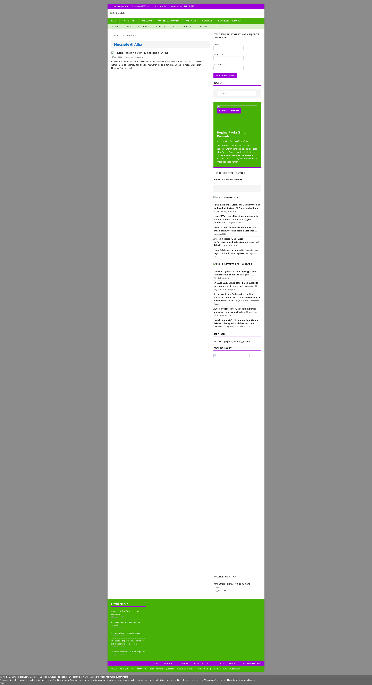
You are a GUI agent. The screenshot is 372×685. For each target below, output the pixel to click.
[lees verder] (126, 68)
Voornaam (218, 54)
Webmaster (235, 669)
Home (113, 20)
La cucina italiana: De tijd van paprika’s (128, 651)
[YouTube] (261, 6)
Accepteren (122, 677)
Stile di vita (188, 27)
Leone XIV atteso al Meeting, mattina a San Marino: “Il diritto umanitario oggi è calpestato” (236, 219)
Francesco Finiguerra (134, 57)
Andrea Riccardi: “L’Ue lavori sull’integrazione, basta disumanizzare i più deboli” (236, 242)
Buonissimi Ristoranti (230, 20)
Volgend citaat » (220, 590)
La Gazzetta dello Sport (236, 264)
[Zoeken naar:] (237, 93)
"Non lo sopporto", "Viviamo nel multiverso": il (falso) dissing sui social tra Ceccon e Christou (236, 323)
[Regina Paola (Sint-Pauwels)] (237, 127)
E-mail (216, 44)
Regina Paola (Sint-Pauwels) (231, 134)
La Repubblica (229, 197)
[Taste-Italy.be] (186, 13)
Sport (174, 27)
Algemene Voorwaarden (175, 669)
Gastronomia (144, 27)
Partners (190, 20)
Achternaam (219, 64)
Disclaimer (224, 669)
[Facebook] (250, 6)
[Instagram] (256, 6)
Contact (207, 20)
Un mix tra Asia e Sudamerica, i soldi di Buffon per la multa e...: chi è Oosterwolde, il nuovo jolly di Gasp (236, 297)
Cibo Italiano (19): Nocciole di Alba (142, 53)
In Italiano (161, 27)
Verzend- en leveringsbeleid (198, 669)
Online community (168, 20)
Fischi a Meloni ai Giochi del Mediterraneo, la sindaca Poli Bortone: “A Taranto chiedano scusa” (236, 208)
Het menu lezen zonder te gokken (126, 633)
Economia (128, 27)
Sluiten (3, 683)
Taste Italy (129, 20)
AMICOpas (147, 20)
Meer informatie (107, 676)
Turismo (203, 27)
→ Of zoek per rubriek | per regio (229, 172)
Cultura (114, 27)
